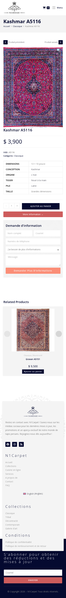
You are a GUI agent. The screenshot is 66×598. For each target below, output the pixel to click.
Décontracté (37, 355)
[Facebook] (7, 444)
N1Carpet (32, 591)
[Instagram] (14, 444)
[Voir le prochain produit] (60, 42)
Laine (34, 185)
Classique (17, 26)
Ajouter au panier (40, 206)
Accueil (6, 26)
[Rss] (21, 444)
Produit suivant (51, 42)
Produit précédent (16, 42)
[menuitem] (33, 494)
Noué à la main (38, 180)
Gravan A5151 (33, 359)
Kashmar (35, 169)
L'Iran (34, 174)
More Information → (33, 214)
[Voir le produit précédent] (5, 42)
